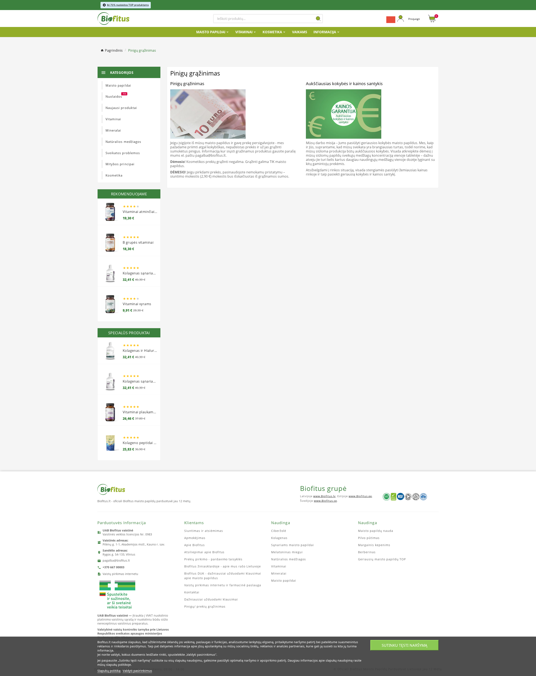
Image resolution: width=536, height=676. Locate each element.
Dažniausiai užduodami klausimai (211, 599)
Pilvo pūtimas (369, 538)
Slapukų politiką (108, 670)
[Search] (318, 18)
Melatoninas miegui (287, 552)
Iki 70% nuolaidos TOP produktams (128, 4)
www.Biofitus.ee (360, 496)
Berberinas (367, 552)
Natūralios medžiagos (288, 559)
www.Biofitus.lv (324, 496)
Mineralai (278, 573)
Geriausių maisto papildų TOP (382, 559)
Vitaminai (278, 566)
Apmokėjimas (194, 538)
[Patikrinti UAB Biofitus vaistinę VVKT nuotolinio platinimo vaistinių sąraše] (117, 594)
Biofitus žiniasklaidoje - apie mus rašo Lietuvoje (222, 566)
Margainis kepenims (374, 545)
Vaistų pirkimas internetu (120, 574)
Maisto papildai (283, 581)
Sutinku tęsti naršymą (404, 645)
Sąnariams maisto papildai (292, 545)
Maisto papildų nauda (375, 531)
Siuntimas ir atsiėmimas (203, 531)
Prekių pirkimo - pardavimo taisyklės (213, 559)
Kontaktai (191, 592)
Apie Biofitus (194, 545)
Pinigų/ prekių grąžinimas (204, 606)
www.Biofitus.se (325, 501)
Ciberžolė (278, 531)
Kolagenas (279, 538)
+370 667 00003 (113, 567)
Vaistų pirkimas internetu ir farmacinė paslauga (222, 585)
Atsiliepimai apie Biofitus (204, 552)
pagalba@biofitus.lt (116, 560)
